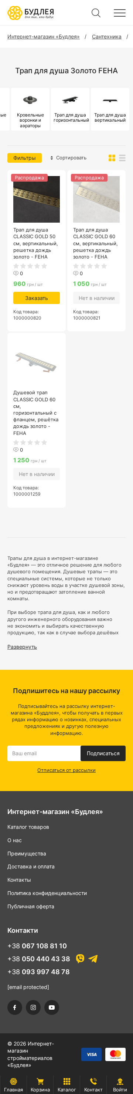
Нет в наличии (97, 298)
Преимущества (26, 853)
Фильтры (24, 158)
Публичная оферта (30, 906)
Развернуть (22, 647)
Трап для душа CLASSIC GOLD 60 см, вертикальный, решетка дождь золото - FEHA (95, 243)
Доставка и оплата (31, 866)
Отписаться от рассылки (66, 770)
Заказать (36, 298)
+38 (37, 946)
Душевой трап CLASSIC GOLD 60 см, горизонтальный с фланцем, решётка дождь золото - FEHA (35, 412)
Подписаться (103, 753)
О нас (14, 840)
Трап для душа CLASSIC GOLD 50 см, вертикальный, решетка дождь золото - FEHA (35, 243)
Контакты (19, 880)
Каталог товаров (28, 827)
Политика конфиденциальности (47, 893)
